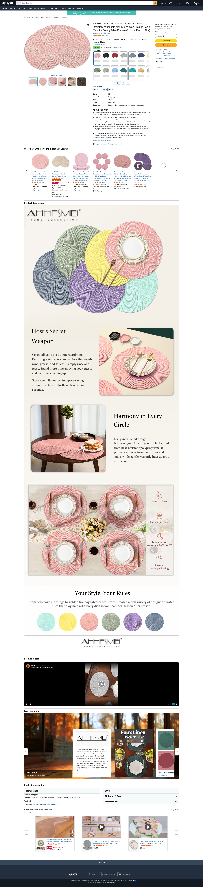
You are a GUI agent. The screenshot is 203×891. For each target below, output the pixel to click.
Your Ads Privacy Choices (124, 880)
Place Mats (64, 17)
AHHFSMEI (166, 52)
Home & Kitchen (28, 17)
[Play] (26, 704)
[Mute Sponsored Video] (72, 836)
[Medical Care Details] (38, 8)
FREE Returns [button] (98, 44)
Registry (57, 8)
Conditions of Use (75, 880)
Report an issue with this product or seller (109, 144)
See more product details (102, 140)
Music (64, 8)
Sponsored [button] (27, 812)
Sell (51, 8)
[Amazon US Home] (73, 875)
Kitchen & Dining (40, 17)
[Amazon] (8, 3)
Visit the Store (162, 775)
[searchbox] (87, 3)
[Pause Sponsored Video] (72, 832)
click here (76, 797)
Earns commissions (43, 665)
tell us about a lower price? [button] (47, 804)
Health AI (12, 8)
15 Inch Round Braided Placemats (42, 667)
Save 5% (96, 47)
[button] (5, 8)
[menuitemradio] (173, 704)
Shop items (117, 47)
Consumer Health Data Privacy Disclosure (103, 880)
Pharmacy (71, 8)
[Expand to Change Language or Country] (99, 874)
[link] (40, 176)
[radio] (33, 81)
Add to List (159, 68)
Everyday (80, 8)
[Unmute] (177, 704)
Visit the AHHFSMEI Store (101, 33)
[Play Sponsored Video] (101, 827)
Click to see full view (57, 75)
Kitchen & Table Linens (52, 17)
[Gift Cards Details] (48, 8)
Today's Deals (22, 8)
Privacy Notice (86, 880)
